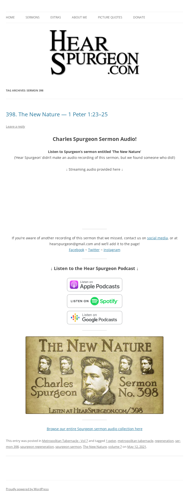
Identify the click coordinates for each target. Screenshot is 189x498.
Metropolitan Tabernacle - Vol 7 (65, 440)
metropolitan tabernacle (135, 440)
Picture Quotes (110, 17)
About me (79, 17)
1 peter (111, 440)
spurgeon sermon (68, 446)
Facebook (76, 249)
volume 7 (115, 446)
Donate (139, 17)
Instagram (112, 249)
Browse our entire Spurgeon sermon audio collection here (94, 428)
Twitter (94, 249)
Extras (55, 17)
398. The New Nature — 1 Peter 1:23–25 (57, 114)
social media (157, 238)
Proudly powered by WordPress (27, 489)
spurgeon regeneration (37, 446)
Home (10, 17)
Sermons (33, 17)
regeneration (164, 440)
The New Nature (95, 446)
